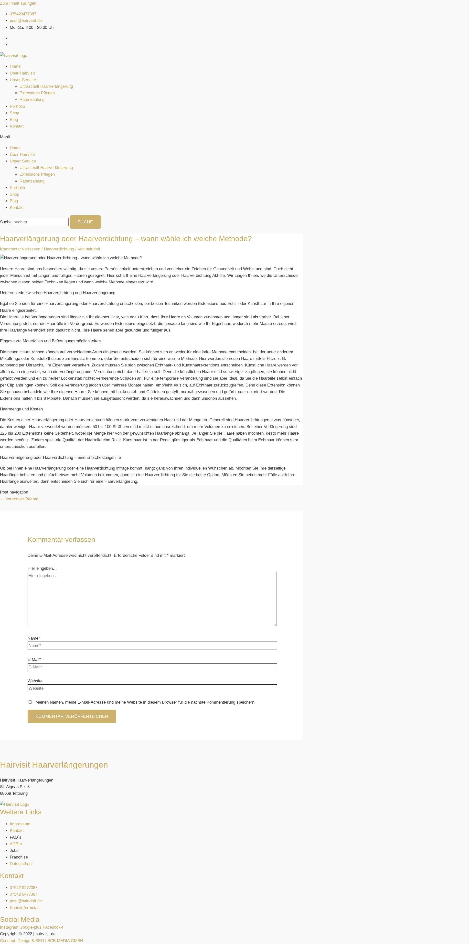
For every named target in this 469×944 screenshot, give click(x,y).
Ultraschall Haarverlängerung (46, 86)
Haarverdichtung (59, 249)
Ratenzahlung (32, 99)
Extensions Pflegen (37, 93)
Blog (14, 119)
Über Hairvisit (22, 73)
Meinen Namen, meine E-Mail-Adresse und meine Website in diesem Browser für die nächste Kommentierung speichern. (145, 702)
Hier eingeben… (42, 568)
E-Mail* (34, 659)
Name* (34, 638)
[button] (234, 137)
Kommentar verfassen (20, 249)
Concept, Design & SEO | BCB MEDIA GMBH (41, 940)
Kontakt (17, 126)
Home (15, 66)
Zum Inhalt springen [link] (18, 3)
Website (35, 681)
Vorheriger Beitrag (19, 499)
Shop (14, 113)
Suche (5, 222)
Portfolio (17, 106)
